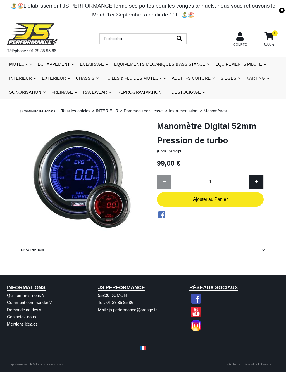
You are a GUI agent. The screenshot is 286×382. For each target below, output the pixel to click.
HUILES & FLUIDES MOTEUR (133, 78)
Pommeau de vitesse (144, 111)
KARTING (255, 78)
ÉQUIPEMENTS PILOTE (238, 64)
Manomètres (215, 111)
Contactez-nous (21, 316)
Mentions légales (22, 324)
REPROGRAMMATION (139, 92)
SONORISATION (25, 92)
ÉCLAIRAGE (92, 64)
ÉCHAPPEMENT (54, 64)
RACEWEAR (95, 92)
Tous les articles (75, 111)
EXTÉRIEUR (54, 78)
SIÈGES (228, 78)
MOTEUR (18, 64)
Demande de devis (24, 309)
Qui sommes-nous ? (25, 295)
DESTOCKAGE (186, 92)
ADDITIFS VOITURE (191, 78)
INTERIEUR (107, 111)
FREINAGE (62, 92)
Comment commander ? (29, 302)
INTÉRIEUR (20, 78)
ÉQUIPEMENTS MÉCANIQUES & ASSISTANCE (159, 64)
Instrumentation (183, 111)
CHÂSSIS (85, 78)
